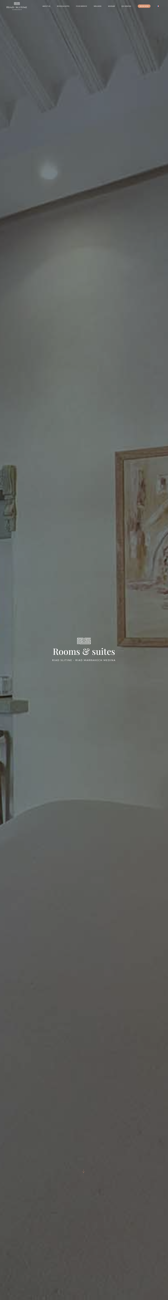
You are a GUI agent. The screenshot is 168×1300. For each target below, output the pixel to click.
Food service (81, 6)
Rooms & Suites (63, 6)
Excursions (126, 6)
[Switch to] (158, 6)
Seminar (111, 6)
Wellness (97, 6)
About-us (46, 6)
